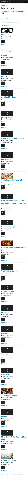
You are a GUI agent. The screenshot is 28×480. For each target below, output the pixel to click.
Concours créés (6, 22)
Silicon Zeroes (6, 159)
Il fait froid (5, 374)
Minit (3, 35)
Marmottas (4, 44)
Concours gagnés (6, 25)
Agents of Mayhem (8, 97)
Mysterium (5, 312)
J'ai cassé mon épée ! (9, 395)
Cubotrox (4, 354)
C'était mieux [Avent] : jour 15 (12, 138)
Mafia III (4, 76)
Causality (5, 333)
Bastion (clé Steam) (8, 460)
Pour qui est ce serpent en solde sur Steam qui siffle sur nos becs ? (14, 203)
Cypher (4, 55)
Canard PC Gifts (5, 2)
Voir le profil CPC (6, 11)
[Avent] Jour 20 (7, 117)
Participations (16, 22)
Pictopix (4, 416)
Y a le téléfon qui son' (9, 271)
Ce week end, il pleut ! (9, 227)
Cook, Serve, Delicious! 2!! (11, 180)
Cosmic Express (7, 291)
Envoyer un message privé (18, 11)
